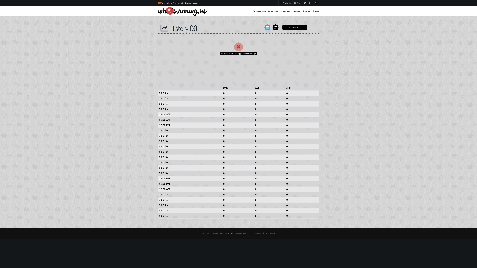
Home (227, 233)
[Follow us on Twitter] (304, 3)
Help (251, 233)
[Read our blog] (310, 3)
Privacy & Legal (241, 233)
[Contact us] (316, 3)
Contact (258, 233)
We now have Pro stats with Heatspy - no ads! (180, 3)
